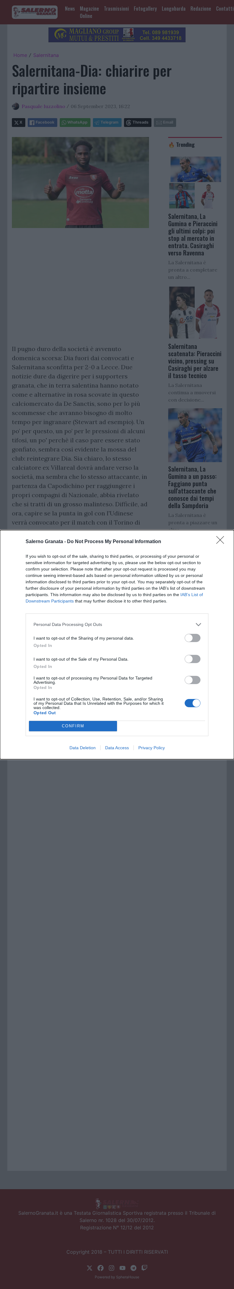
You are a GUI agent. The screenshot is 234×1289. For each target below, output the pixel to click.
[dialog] (117, 644)
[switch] (192, 638)
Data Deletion (82, 747)
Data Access (117, 747)
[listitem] (117, 624)
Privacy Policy (151, 747)
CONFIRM (73, 726)
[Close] (222, 542)
